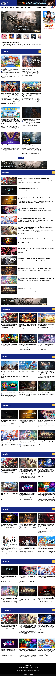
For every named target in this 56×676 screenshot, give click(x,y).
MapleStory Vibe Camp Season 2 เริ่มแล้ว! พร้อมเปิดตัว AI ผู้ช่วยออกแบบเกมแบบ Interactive (27, 494)
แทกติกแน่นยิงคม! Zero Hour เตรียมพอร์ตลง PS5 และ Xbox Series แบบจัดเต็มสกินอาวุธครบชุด (46, 525)
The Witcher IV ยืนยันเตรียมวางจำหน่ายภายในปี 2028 (28, 188)
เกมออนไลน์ (12, 7)
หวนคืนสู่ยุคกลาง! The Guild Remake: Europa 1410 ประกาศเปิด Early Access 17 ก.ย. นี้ (34, 268)
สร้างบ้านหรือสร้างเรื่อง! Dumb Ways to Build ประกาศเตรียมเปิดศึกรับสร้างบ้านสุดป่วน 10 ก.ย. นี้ (46, 548)
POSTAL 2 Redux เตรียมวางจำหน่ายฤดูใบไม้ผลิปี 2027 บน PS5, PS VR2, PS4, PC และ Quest (46, 598)
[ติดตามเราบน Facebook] (52, 7)
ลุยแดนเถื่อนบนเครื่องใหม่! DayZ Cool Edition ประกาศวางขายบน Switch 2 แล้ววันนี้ (34, 258)
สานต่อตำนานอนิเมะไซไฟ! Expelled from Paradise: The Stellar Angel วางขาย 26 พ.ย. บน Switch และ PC (9, 548)
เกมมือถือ (6, 7)
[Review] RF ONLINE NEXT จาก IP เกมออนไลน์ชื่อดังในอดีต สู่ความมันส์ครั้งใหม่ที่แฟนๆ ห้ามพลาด (46, 373)
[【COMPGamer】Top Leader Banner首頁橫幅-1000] (36, 2)
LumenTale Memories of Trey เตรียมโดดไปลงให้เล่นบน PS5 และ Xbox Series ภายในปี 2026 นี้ (36, 278)
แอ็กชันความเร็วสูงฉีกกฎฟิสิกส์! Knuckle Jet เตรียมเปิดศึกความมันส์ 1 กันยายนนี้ (33, 238)
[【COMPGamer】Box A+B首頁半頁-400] (49, 20)
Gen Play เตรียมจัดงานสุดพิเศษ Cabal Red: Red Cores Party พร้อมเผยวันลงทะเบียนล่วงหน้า (27, 548)
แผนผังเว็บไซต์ (36, 670)
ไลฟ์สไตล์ (44, 7)
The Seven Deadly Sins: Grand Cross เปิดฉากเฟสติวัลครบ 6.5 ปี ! (46, 325)
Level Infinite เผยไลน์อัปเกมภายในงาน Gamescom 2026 (10, 145)
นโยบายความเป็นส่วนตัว (28, 670)
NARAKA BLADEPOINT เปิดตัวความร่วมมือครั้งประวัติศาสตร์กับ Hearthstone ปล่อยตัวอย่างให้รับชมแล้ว (35, 198)
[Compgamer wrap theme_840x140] (24, 164)
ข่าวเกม (25, 7)
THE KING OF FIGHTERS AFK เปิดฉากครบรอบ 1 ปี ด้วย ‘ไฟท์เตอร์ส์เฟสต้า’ (9, 345)
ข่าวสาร (14, 44)
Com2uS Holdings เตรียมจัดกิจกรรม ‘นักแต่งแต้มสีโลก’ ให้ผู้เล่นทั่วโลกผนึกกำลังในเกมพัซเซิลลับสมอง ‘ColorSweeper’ (46, 494)
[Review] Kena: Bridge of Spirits (44, 392)
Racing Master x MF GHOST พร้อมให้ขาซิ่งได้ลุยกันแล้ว (9, 494)
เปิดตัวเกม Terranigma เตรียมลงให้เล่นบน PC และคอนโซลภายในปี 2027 (31, 218)
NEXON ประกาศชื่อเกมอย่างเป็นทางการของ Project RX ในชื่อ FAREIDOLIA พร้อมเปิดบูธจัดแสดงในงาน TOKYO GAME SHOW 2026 (35, 228)
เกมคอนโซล (30, 7)
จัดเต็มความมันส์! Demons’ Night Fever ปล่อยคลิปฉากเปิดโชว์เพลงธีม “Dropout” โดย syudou (36, 248)
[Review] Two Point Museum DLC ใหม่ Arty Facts (9, 393)
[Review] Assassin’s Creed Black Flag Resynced (8, 372)
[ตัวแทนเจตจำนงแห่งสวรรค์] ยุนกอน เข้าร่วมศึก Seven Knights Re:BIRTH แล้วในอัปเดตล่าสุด (27, 325)
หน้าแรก (2, 7)
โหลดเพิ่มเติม (21, 157)
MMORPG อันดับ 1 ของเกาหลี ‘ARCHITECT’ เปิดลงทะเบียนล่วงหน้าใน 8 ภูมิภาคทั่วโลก (31, 68)
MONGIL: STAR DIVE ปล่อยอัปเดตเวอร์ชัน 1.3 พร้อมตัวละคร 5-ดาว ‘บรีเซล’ (46, 345)
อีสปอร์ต (17, 7)
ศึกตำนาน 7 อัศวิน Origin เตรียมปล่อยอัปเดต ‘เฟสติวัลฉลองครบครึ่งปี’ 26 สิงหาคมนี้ (33, 178)
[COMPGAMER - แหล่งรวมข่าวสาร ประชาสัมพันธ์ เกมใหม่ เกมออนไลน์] (4, 3)
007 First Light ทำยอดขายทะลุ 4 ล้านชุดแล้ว (26, 288)
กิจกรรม (21, 7)
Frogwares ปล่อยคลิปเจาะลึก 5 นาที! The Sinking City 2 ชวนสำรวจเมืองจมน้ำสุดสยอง (31, 120)
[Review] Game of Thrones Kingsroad (26, 392)
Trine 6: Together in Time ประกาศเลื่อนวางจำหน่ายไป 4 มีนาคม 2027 (31, 208)
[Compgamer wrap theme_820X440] (21, 21)
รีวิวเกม (35, 7)
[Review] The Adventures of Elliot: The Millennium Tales (27, 372)
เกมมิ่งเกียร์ (39, 7)
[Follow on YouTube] (54, 7)
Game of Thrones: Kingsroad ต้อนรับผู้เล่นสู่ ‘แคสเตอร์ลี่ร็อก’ (27, 345)
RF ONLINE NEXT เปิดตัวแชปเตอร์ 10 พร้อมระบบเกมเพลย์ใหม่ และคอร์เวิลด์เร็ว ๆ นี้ (31, 145)
